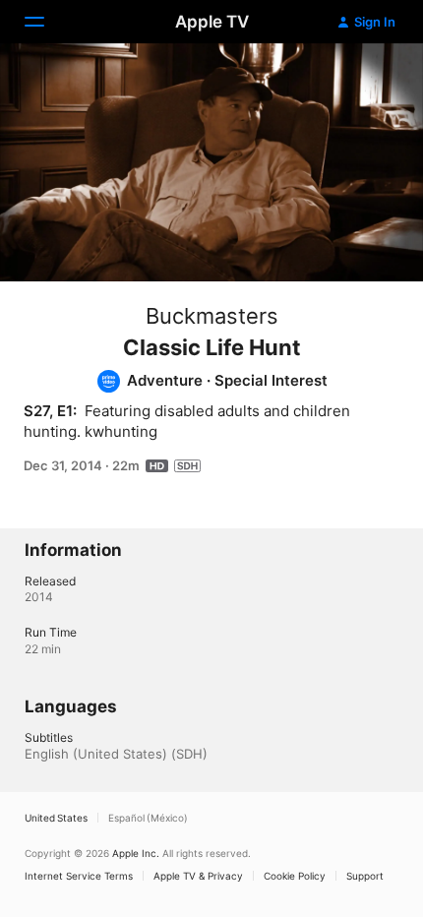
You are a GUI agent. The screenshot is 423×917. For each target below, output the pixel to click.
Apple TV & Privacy (198, 876)
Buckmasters (212, 316)
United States (56, 818)
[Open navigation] (46, 21)
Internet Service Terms (79, 876)
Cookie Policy (295, 876)
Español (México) (148, 818)
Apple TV (212, 21)
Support (365, 876)
